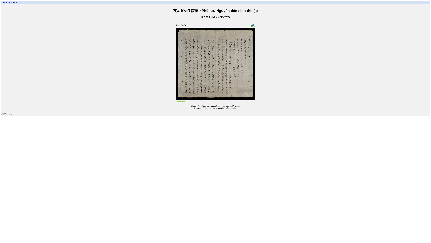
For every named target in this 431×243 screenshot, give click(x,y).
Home (4, 2)
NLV (10, 2)
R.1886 (17, 2)
